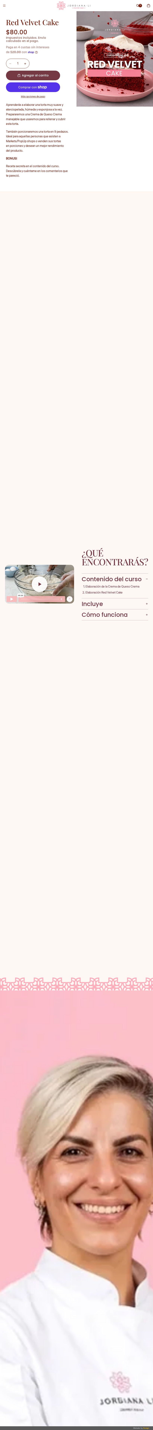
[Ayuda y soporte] (140, 5)
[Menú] (4, 5)
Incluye (92, 604)
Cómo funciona (105, 614)
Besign (146, 1428)
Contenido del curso (112, 579)
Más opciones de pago (33, 96)
